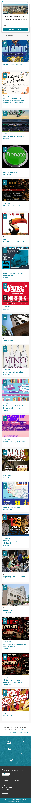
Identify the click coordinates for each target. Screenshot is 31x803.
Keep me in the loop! (15, 29)
